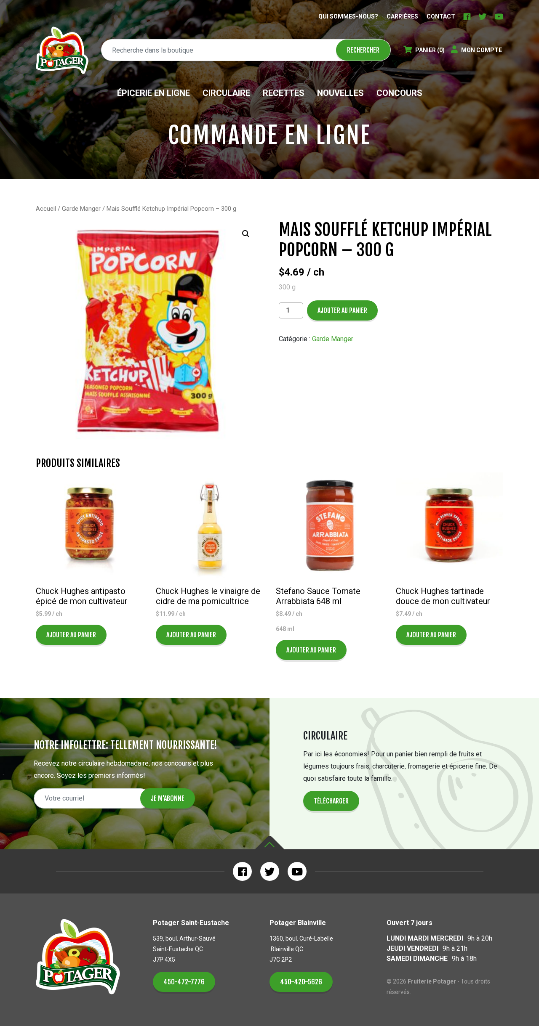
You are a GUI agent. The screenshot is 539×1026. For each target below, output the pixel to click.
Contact (441, 16)
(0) (430, 50)
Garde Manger (81, 208)
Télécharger (331, 801)
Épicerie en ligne (153, 93)
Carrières (402, 16)
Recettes (283, 93)
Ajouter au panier (342, 310)
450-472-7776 (184, 982)
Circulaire (226, 93)
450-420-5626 (301, 982)
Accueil (46, 208)
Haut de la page (269, 843)
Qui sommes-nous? (348, 16)
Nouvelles (340, 93)
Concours (399, 93)
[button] (245, 233)
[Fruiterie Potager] (62, 50)
